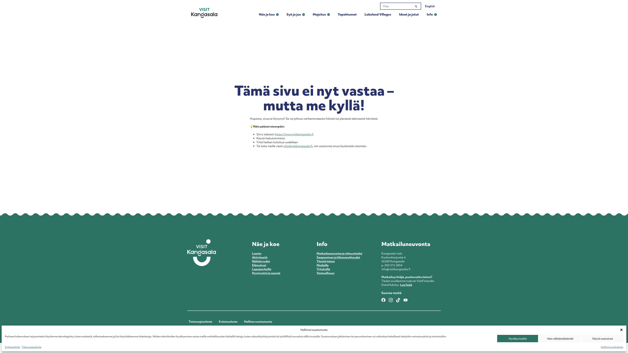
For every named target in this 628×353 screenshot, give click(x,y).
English (430, 6)
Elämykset (259, 265)
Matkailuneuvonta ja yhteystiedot (339, 253)
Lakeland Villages (378, 14)
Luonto (256, 253)
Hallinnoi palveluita (612, 347)
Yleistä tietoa (326, 261)
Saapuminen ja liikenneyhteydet (338, 257)
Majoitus (319, 14)
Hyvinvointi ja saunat (266, 273)
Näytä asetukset (602, 338)
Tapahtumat (347, 14)
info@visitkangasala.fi (297, 146)
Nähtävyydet (261, 261)
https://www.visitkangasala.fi (294, 134)
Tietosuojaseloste (31, 347)
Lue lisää (406, 285)
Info (430, 14)
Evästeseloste (12, 347)
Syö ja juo (294, 14)
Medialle (323, 265)
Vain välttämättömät (560, 338)
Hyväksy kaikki (518, 338)
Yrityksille (323, 269)
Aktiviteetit (260, 257)
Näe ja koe (267, 14)
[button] (621, 329)
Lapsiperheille (261, 269)
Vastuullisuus (325, 273)
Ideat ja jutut (409, 14)
